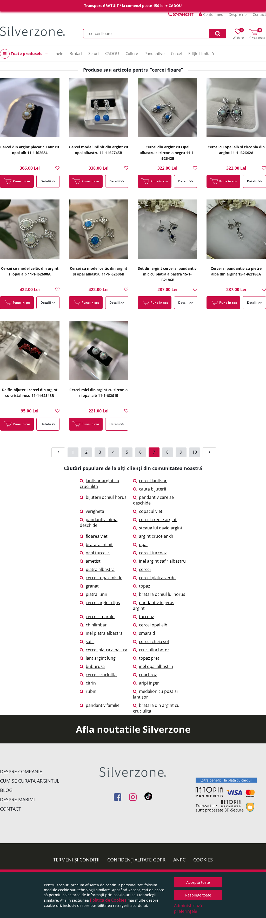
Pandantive (154, 53)
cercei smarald (100, 616)
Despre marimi (17, 799)
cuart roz (148, 675)
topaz (144, 586)
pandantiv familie (102, 705)
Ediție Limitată (201, 53)
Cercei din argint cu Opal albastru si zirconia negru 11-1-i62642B (167, 152)
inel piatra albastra (104, 633)
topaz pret (149, 658)
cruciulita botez (154, 650)
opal (143, 544)
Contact (259, 14)
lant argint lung (101, 658)
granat (92, 586)
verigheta (95, 511)
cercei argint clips (103, 602)
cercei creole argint (158, 519)
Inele (59, 53)
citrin (91, 683)
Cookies (203, 860)
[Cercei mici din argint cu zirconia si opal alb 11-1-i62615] (98, 352)
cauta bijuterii (152, 489)
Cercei (176, 53)
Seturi (93, 53)
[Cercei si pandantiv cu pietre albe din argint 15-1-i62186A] (236, 230)
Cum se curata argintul (29, 781)
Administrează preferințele (188, 908)
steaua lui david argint (160, 528)
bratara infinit (99, 544)
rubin (91, 691)
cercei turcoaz (153, 553)
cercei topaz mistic (104, 578)
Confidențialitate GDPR (136, 860)
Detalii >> (48, 181)
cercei (145, 569)
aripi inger (149, 683)
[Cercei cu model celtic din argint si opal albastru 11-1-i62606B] (98, 230)
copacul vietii (151, 511)
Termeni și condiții (76, 860)
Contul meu (212, 14)
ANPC (179, 860)
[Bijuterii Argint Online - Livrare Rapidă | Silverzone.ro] (32, 31)
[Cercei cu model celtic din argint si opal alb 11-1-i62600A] (29, 230)
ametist (93, 561)
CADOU (112, 53)
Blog (6, 790)
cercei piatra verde (157, 578)
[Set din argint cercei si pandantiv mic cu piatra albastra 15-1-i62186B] (167, 230)
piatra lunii (96, 594)
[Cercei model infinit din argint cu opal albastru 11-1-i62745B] (98, 109)
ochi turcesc (98, 553)
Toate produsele (27, 53)
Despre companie (21, 771)
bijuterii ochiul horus (106, 497)
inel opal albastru (156, 666)
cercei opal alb (153, 625)
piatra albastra (100, 569)
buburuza (95, 666)
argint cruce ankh (156, 536)
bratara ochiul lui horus (162, 594)
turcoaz (146, 616)
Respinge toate (198, 895)
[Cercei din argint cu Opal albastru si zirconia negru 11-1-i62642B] (167, 109)
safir (90, 641)
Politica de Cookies (108, 900)
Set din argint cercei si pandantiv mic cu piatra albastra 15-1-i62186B (167, 274)
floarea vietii (98, 536)
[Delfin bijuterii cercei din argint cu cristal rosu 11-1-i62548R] (29, 352)
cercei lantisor (153, 481)
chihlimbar (96, 625)
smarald (147, 633)
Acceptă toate (198, 882)
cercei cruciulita (101, 675)
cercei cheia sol (154, 641)
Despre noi (238, 14)
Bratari (76, 53)
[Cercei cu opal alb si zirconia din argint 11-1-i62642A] (236, 109)
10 (194, 452)
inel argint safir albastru (162, 561)
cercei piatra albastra (106, 650)
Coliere (131, 53)
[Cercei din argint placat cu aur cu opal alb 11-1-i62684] (29, 109)
